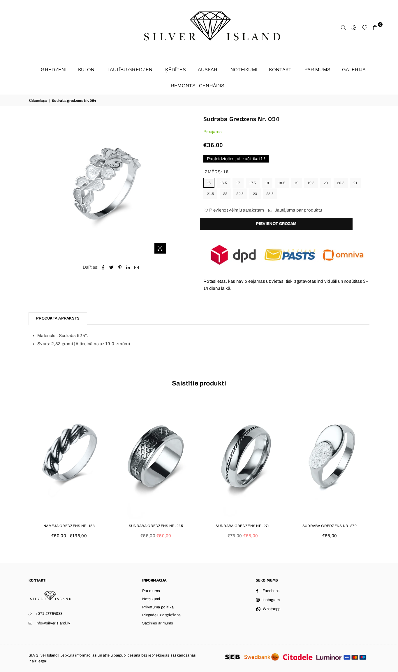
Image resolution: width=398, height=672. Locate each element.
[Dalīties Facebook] (103, 267)
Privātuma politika (158, 607)
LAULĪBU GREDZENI (131, 69)
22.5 (240, 194)
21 (355, 183)
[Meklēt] (343, 27)
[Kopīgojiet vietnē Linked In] (128, 267)
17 (238, 183)
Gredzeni (53, 69)
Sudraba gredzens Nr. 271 (243, 526)
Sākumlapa (38, 101)
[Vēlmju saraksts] (364, 27)
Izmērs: (215, 172)
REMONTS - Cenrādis (197, 85)
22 (225, 194)
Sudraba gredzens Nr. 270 (329, 526)
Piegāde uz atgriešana (161, 615)
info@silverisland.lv (53, 623)
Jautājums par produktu (298, 210)
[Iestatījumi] (354, 27)
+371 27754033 (49, 614)
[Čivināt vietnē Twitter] (111, 267)
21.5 (210, 194)
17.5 (252, 183)
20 (326, 183)
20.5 (340, 183)
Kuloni (87, 69)
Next (379, 472)
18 (267, 183)
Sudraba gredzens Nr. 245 (156, 526)
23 (255, 194)
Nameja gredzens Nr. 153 (69, 526)
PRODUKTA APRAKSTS (58, 318)
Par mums (317, 69)
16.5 (223, 183)
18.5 (281, 183)
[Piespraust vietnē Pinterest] (120, 267)
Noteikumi (244, 69)
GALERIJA (354, 69)
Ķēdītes (175, 69)
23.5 (270, 194)
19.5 (310, 183)
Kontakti (281, 69)
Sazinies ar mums (157, 623)
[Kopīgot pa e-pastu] (136, 267)
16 (209, 183)
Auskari (208, 69)
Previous (19, 472)
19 (296, 183)
